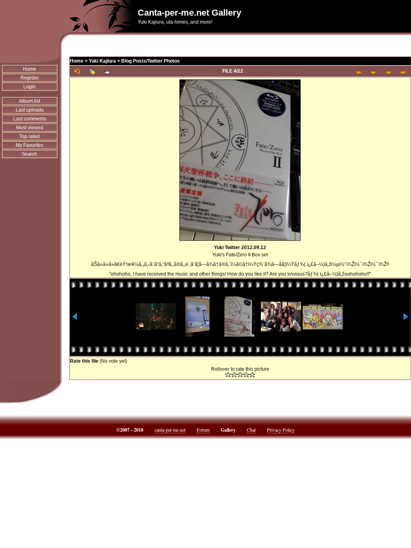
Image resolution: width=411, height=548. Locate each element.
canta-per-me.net (170, 429)
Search (29, 154)
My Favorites (29, 145)
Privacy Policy (281, 429)
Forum (203, 429)
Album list (29, 101)
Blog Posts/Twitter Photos (150, 61)
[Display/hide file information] (92, 71)
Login (29, 86)
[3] (240, 374)
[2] (234, 374)
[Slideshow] (107, 71)
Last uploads (30, 110)
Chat (251, 429)
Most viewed (29, 127)
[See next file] (388, 71)
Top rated (29, 136)
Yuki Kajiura (102, 61)
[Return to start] (358, 71)
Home (29, 69)
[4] (246, 374)
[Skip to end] (403, 71)
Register (29, 78)
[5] (252, 374)
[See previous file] (373, 71)
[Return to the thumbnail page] (77, 71)
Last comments (29, 119)
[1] (228, 374)
